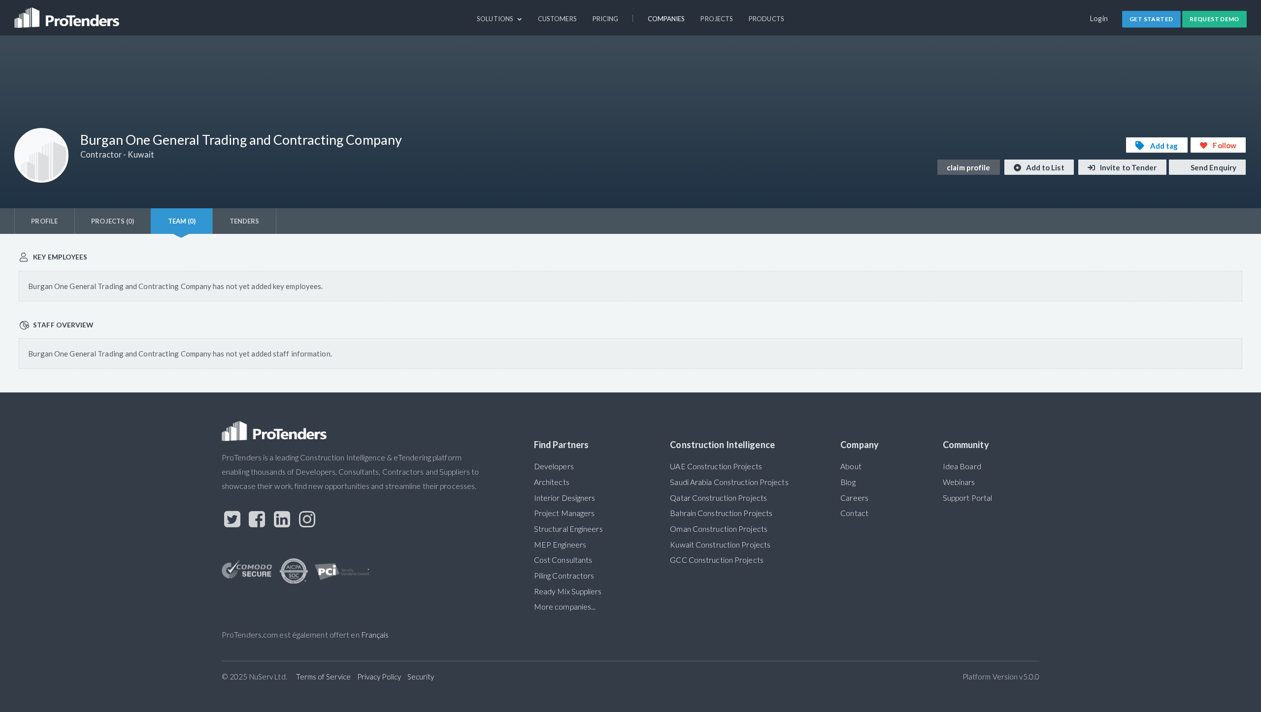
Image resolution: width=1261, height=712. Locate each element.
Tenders (245, 221)
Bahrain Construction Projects (721, 513)
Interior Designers (565, 497)
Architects (551, 482)
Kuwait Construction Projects (720, 544)
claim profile (968, 167)
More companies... (565, 606)
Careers (854, 497)
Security (420, 676)
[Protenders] (68, 13)
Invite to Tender (1127, 167)
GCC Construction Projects (716, 559)
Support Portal (967, 497)
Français (375, 634)
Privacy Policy (379, 676)
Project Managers (564, 513)
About (850, 466)
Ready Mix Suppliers (568, 591)
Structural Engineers (568, 528)
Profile (44, 221)
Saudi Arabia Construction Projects (729, 482)
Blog (847, 482)
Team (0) (182, 221)
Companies (666, 19)
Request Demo (1214, 19)
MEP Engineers (560, 544)
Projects (716, 19)
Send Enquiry (1212, 167)
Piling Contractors (564, 575)
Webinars (959, 482)
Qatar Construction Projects (718, 497)
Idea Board (962, 466)
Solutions (496, 19)
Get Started (1151, 19)
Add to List (1044, 167)
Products (766, 19)
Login (1099, 18)
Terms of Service (323, 676)
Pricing (606, 19)
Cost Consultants (563, 559)
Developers (554, 466)
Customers (557, 19)
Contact (854, 513)
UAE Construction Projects (716, 466)
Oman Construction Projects (718, 528)
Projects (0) (112, 221)
